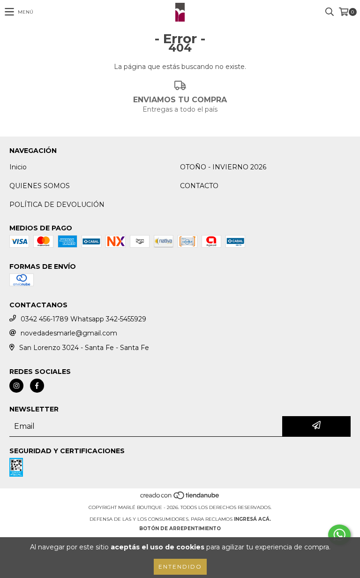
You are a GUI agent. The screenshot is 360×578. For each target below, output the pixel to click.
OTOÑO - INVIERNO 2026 (223, 167)
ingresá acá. (252, 519)
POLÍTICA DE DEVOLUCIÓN (57, 204)
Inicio (18, 167)
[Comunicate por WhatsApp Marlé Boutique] (339, 535)
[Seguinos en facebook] (37, 386)
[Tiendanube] (180, 498)
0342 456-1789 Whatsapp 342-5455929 (83, 319)
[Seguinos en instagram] (16, 386)
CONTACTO (199, 186)
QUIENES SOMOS (39, 186)
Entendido (180, 566)
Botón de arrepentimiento (180, 528)
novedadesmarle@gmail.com (69, 333)
